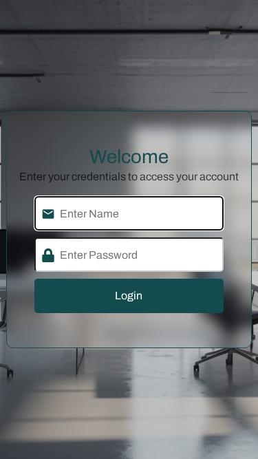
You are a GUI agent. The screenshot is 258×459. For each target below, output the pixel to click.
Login (128, 295)
